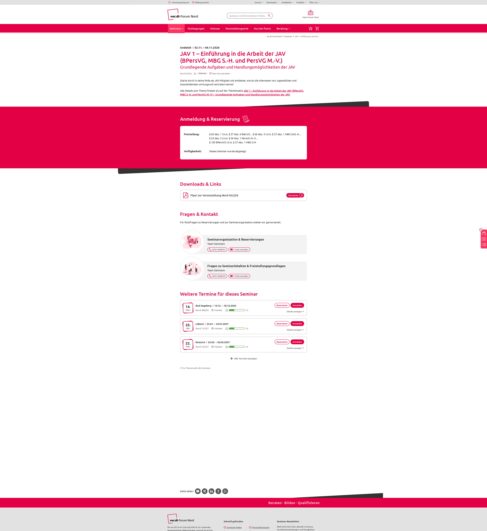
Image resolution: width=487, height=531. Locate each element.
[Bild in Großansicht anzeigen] (180, 519)
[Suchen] (269, 15)
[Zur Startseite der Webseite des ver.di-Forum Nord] (182, 14)
